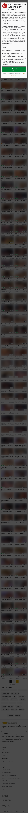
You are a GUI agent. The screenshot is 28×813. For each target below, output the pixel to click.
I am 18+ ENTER (14, 69)
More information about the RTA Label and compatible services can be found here (13, 41)
